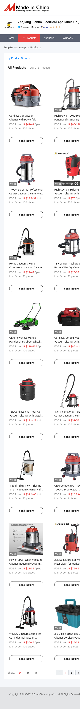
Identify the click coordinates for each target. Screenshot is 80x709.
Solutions (67, 38)
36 (28, 672)
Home (10, 38)
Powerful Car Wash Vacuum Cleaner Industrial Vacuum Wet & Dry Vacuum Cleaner (25, 563)
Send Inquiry (26, 140)
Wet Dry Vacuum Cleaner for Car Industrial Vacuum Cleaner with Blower (25, 637)
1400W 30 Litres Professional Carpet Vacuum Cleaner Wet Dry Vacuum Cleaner (26, 193)
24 (20, 672)
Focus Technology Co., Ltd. (47, 694)
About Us (49, 38)
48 (36, 672)
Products (31, 38)
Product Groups (20, 58)
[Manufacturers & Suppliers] (27, 7)
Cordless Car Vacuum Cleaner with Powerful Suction (22, 119)
